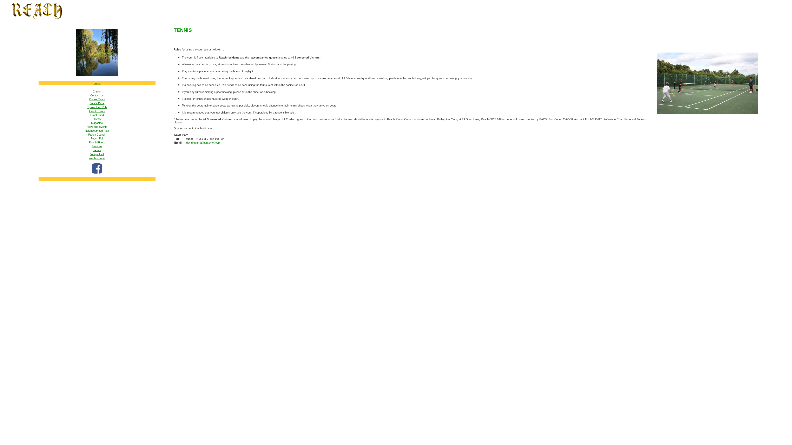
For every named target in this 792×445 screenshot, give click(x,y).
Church (97, 91)
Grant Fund (97, 115)
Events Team (97, 111)
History (97, 119)
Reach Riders (97, 142)
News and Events (96, 126)
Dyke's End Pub (97, 107)
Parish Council (97, 134)
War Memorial (97, 158)
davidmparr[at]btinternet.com (203, 142)
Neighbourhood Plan (97, 130)
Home (96, 83)
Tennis (97, 150)
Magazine (97, 122)
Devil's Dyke (97, 103)
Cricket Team (97, 99)
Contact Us (97, 95)
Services (97, 146)
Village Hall (97, 154)
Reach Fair (97, 138)
